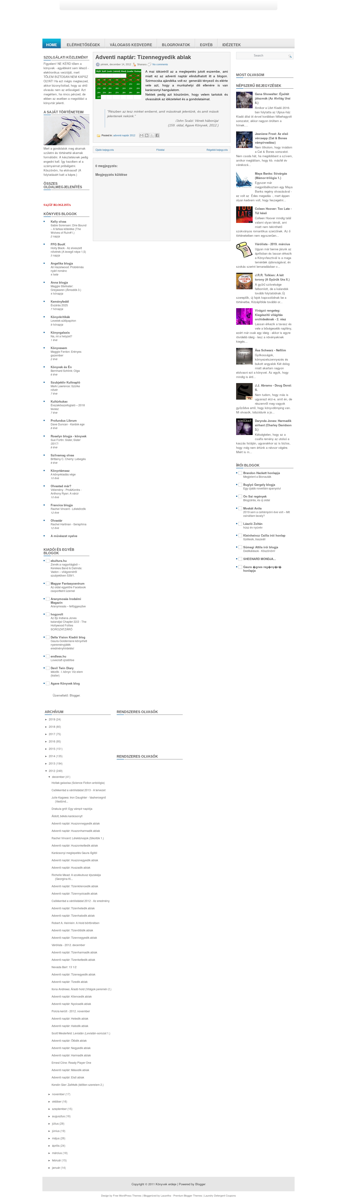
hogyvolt (57, 614)
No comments (160, 64)
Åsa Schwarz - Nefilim (270, 350)
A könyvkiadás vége (63, 474)
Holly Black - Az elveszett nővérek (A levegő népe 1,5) (68, 250)
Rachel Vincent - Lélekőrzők (68, 509)
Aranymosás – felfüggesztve (68, 606)
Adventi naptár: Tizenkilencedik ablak (75, 886)
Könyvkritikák (60, 317)
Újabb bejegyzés (104, 149)
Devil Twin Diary (62, 668)
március (57, 1153)
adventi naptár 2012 (124, 135)
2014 (52, 756)
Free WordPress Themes (127, 1195)
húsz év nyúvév (252, 527)
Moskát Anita (252, 508)
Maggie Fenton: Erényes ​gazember (66, 353)
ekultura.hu (59, 560)
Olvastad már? (61, 486)
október (57, 1101)
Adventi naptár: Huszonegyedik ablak (75, 860)
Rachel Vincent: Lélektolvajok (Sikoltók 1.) (78, 838)
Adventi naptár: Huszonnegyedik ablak (76, 823)
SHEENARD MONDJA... (259, 559)
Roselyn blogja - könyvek (68, 436)
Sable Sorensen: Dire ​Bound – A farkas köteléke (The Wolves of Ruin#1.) (68, 229)
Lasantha (166, 1195)
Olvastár (56, 520)
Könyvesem (59, 348)
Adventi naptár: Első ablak (68, 1077)
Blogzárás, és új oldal (256, 500)
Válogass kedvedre (131, 44)
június (56, 1131)
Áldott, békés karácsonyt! (67, 816)
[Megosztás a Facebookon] (157, 135)
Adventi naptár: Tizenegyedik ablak (73, 974)
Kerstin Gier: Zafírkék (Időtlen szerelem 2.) (78, 1084)
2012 (52, 771)
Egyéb (206, 44)
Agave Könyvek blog (65, 683)
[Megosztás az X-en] (152, 135)
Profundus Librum (64, 420)
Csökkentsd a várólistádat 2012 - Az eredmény (81, 901)
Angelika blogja (62, 263)
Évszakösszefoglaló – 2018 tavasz (68, 407)
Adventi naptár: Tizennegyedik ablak (143, 57)
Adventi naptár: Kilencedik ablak (72, 996)
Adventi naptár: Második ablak (70, 1070)
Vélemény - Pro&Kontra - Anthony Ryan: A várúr (66, 491)
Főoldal (160, 149)
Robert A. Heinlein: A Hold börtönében (75, 923)
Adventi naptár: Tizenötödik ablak (72, 930)
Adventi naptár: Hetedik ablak (70, 1018)
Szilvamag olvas (62, 455)
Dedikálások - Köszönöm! (259, 551)
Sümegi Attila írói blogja (260, 547)
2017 (52, 734)
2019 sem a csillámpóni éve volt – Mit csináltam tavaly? (266, 514)
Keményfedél (60, 301)
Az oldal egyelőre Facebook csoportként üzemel (68, 589)
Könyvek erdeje (166, 1184)
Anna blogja (59, 282)
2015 (52, 749)
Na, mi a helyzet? (61, 336)
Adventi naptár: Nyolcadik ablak (71, 1004)
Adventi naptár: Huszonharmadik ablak (76, 831)
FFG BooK (58, 244)
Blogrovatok (176, 44)
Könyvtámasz (60, 470)
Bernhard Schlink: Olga (65, 371)
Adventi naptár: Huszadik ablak (71, 867)
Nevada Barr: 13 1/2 (64, 967)
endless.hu (58, 656)
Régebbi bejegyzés (217, 149)
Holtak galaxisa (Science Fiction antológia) (78, 783)
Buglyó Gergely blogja (259, 484)
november (58, 1094)
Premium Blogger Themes (187, 1195)
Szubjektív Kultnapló (65, 382)
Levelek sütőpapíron (63, 321)
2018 (52, 726)
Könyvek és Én (61, 367)
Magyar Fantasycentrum (68, 583)
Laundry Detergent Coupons (220, 1195)
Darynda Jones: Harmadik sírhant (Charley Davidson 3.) (273, 425)
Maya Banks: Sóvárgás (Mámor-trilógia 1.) (271, 175)
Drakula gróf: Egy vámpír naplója (72, 809)
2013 (52, 763)
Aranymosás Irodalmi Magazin (66, 601)
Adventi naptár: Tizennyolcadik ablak (74, 893)
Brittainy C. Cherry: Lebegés (68, 459)
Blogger (75, 695)
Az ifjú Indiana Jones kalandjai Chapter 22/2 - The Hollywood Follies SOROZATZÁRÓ (68, 623)
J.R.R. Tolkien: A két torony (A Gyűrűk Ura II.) (272, 277)
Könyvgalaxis (60, 332)
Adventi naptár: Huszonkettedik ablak (75, 845)
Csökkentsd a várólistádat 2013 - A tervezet (78, 790)
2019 (52, 719)
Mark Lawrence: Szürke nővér (65, 388)
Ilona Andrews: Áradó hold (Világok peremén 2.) (81, 989)
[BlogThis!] (146, 135)
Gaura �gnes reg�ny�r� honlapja (262, 569)
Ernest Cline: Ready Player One (71, 1062)
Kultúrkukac (59, 401)
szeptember (59, 1109)
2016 (52, 741)
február (57, 1160)
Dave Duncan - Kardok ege (68, 424)
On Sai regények (255, 496)
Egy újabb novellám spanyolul (262, 488)
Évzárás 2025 (59, 305)
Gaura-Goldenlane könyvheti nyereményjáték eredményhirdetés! (69, 644)
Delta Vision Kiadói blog (68, 637)
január (56, 1167)
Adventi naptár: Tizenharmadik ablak (74, 952)
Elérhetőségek (83, 44)
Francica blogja (62, 505)
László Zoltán (252, 523)
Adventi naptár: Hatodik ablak (70, 1026)
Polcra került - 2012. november (71, 1011)
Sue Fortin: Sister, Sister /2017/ (65, 442)
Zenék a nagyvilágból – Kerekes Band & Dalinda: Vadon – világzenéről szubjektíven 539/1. (66, 569)
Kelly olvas (58, 221)
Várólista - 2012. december (68, 945)
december (58, 777)
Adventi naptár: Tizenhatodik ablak (73, 915)
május (56, 1138)
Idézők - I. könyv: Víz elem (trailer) (67, 673)
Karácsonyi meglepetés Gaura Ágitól (74, 853)
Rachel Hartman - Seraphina (68, 524)
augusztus (59, 1116)
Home (51, 44)
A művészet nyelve (64, 536)
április (56, 1145)
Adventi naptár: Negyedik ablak (71, 1048)
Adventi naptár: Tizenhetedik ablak (73, 908)
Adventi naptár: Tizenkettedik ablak (73, 959)
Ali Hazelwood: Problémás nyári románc (67, 269)
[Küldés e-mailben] (141, 135)
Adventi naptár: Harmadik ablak (71, 1055)
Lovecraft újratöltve (62, 660)
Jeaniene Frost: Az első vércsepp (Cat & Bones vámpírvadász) (271, 138)
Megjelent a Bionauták (257, 477)
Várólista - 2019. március (272, 244)
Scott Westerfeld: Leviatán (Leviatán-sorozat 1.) (81, 1033)
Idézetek (231, 44)
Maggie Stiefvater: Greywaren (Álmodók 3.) (66, 288)
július (55, 1123)
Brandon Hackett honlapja (261, 473)
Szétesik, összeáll (254, 539)
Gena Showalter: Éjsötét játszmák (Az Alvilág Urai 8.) (272, 98)
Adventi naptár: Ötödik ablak (69, 1040)
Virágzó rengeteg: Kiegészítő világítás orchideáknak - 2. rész (270, 314)
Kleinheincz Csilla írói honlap (264, 535)
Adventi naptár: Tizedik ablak (70, 982)
